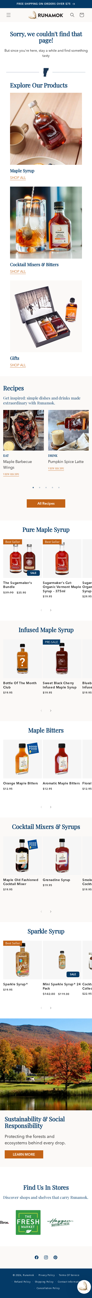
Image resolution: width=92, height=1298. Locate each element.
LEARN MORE (24, 1154)
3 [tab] (46, 487)
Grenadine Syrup (56, 880)
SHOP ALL (18, 177)
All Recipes (46, 503)
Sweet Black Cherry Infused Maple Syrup (60, 685)
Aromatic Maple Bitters (61, 783)
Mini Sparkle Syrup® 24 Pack (62, 986)
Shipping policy (44, 1281)
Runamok (28, 1275)
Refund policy (22, 1281)
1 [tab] (33, 487)
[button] (8, 15)
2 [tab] (39, 487)
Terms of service (69, 1275)
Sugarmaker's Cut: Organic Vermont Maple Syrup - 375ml (62, 587)
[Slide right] (50, 610)
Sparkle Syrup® (15, 984)
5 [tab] (59, 487)
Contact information (70, 1281)
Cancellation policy (48, 1288)
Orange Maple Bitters (20, 783)
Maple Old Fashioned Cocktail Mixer (20, 882)
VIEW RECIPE (11, 474)
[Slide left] (41, 610)
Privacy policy (47, 1275)
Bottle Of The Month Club (20, 685)
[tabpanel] (23, 447)
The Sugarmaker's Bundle (17, 585)
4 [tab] (52, 487)
